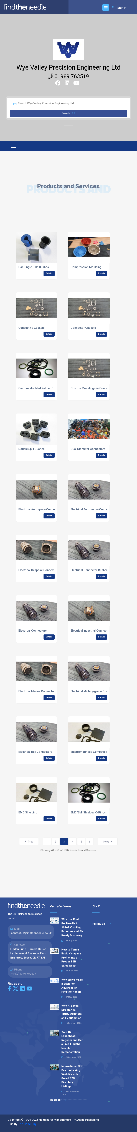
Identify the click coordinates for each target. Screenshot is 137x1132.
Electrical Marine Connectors (37, 691)
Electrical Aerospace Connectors (40, 509)
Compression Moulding (86, 267)
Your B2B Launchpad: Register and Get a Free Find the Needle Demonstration (72, 1042)
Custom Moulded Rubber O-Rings (40, 388)
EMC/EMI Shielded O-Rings (88, 812)
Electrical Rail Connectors (35, 751)
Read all (55, 1099)
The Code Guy (27, 1124)
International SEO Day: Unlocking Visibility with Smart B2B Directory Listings (72, 1076)
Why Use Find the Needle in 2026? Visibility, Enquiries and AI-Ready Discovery (72, 927)
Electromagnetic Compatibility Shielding (97, 751)
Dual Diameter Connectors (88, 449)
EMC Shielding (27, 812)
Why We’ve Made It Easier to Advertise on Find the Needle (72, 986)
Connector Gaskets (83, 327)
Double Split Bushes (31, 449)
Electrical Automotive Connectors (93, 509)
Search (66, 113)
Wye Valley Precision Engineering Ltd (68, 67)
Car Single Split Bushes (33, 267)
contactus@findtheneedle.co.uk (31, 933)
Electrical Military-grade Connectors (94, 691)
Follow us (99, 924)
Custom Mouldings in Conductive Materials (99, 388)
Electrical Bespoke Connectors (38, 570)
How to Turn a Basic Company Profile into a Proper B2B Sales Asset (71, 957)
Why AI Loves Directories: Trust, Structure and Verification (71, 1012)
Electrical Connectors (32, 630)
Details (49, 273)
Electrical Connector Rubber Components (98, 570)
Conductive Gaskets (31, 327)
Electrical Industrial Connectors (91, 630)
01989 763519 (71, 76)
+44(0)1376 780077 (23, 973)
